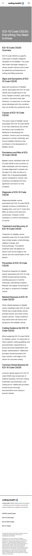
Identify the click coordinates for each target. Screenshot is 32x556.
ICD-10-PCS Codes (8, 522)
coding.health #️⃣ (16, 3)
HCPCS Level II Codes (9, 513)
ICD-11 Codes (6, 526)
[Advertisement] (16, 415)
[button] (3, 3)
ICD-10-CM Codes (8, 517)
